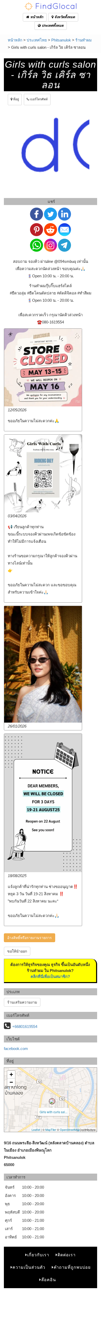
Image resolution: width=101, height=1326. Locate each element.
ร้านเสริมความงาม (22, 1002)
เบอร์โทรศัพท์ (38, 99)
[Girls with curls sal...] (52, 1101)
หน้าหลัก (36, 17)
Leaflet (36, 1129)
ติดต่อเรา (66, 1255)
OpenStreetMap (70, 1129)
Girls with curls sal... (53, 1112)
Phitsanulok (61, 40)
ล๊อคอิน (48, 1280)
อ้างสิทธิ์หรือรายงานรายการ (29, 938)
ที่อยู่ (15, 99)
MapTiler (50, 1129)
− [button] (11, 1082)
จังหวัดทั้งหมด (64, 17)
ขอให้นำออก (17, 951)
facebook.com (16, 1048)
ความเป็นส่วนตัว (28, 1267)
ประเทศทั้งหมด (52, 25)
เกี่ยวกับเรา (38, 1255)
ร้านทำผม (83, 40)
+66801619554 (24, 1026)
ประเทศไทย (37, 40)
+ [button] (11, 1074)
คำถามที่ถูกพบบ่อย (72, 1267)
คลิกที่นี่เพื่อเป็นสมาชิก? (50, 976)
